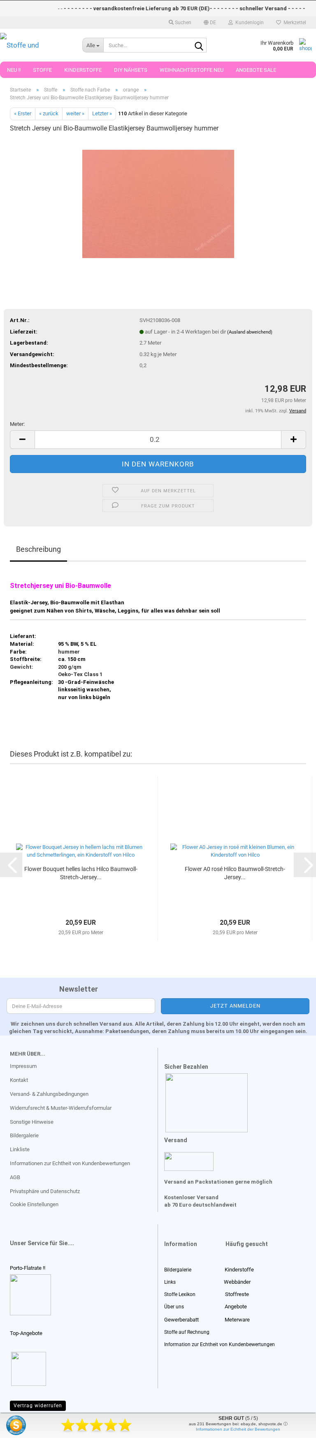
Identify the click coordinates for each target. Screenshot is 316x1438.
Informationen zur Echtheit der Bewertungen (238, 1429)
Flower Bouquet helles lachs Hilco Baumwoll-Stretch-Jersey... (80, 873)
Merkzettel (293, 22)
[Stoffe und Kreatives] (35, 45)
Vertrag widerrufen (38, 1405)
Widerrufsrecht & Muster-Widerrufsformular (61, 1108)
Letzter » (102, 113)
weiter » (75, 113)
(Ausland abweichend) (249, 332)
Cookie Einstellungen (34, 1204)
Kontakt (19, 1080)
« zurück (48, 113)
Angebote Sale (256, 70)
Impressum (23, 1066)
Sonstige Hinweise (31, 1122)
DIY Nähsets (130, 70)
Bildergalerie (24, 1135)
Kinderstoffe (83, 70)
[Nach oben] (22, 1426)
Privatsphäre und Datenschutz (45, 1191)
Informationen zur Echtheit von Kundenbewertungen (70, 1163)
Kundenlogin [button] (248, 22)
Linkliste (20, 1149)
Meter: (17, 424)
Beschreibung (38, 549)
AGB (15, 1177)
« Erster (22, 113)
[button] (210, 22)
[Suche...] (199, 45)
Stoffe (42, 70)
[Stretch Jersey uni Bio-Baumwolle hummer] (158, 202)
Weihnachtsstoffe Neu (191, 70)
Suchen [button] (182, 22)
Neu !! (14, 70)
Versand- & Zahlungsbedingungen (49, 1094)
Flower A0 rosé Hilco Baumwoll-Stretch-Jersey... (235, 873)
